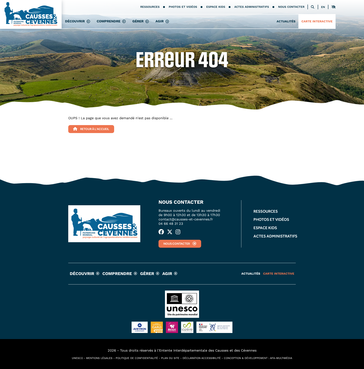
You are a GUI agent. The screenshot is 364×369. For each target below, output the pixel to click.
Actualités (286, 21)
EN (323, 7)
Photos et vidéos (183, 7)
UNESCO (77, 358)
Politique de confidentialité (137, 358)
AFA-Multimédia (281, 358)
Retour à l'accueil (94, 129)
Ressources (150, 7)
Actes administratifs (251, 7)
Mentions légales (99, 358)
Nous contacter (291, 7)
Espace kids (215, 7)
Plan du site (170, 358)
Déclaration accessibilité (202, 358)
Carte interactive (317, 21)
